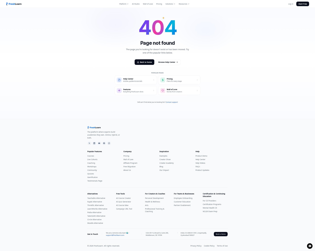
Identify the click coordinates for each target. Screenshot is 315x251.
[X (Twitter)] (89, 143)
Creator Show (165, 159)
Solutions (169, 4)
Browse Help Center (166, 62)
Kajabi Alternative (94, 202)
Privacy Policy (195, 246)
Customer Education (182, 202)
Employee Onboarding (183, 198)
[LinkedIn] (94, 143)
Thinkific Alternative (95, 205)
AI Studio (136, 4)
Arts (146, 205)
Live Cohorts (92, 159)
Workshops (91, 166)
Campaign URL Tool (124, 209)
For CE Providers (209, 201)
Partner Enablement (182, 205)
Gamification (92, 177)
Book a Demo (221, 234)
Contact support (172, 102)
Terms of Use (222, 246)
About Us (127, 170)
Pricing (159, 4)
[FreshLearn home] (14, 4)
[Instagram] (109, 143)
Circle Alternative (94, 219)
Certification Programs (212, 204)
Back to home (146, 62)
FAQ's (198, 166)
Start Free (303, 4)
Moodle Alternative (95, 223)
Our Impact (164, 170)
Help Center (200, 159)
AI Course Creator (123, 198)
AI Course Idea (122, 205)
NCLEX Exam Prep (210, 211)
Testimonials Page (94, 181)
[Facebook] (104, 143)
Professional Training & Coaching (154, 210)
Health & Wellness (152, 202)
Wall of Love (148, 4)
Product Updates (202, 170)
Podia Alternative (94, 212)
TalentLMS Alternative (96, 216)
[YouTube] (99, 143)
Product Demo (201, 156)
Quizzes (90, 173)
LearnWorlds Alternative (97, 209)
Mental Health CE (210, 208)
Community (92, 170)
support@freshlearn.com (115, 235)
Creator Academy (166, 163)
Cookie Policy (209, 246)
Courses (90, 156)
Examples (163, 156)
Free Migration (129, 166)
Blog (161, 166)
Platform (122, 4)
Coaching (91, 163)
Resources (183, 4)
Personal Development (154, 198)
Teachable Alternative (96, 198)
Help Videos (200, 163)
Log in (290, 4)
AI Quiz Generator (123, 202)
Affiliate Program (130, 163)
